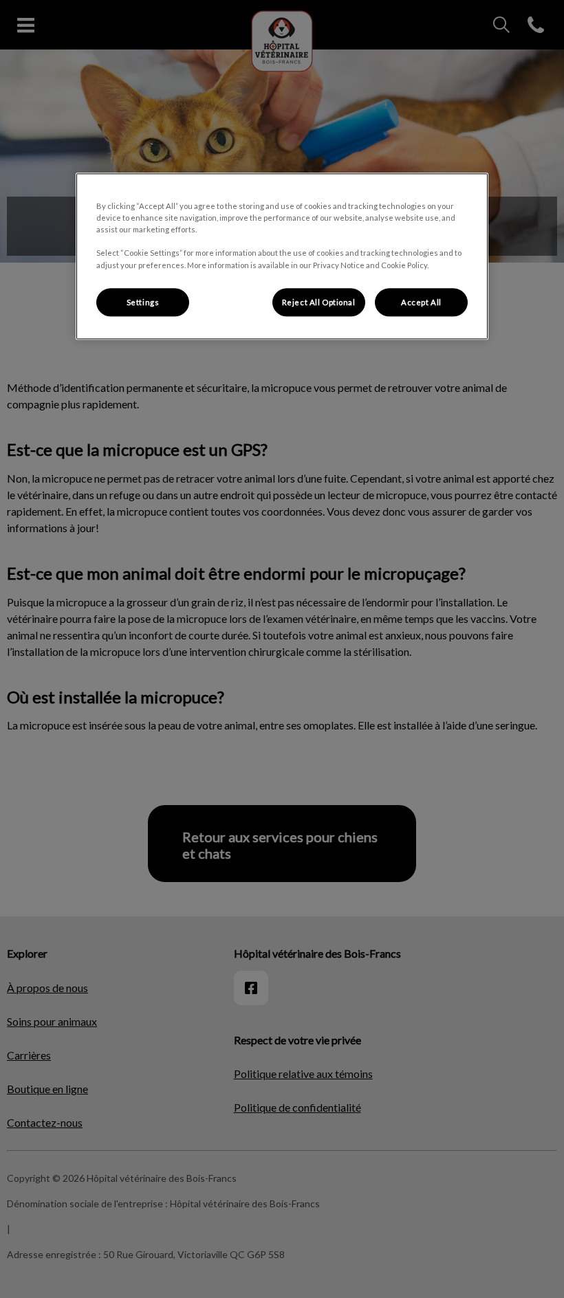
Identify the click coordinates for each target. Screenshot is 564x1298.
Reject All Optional (319, 302)
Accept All (421, 302)
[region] (282, 256)
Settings (143, 302)
